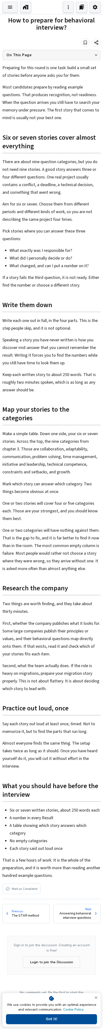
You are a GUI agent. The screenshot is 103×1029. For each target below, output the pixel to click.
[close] (96, 997)
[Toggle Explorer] (10, 7)
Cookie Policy (73, 1009)
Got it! (51, 1019)
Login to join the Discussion (51, 962)
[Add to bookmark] (85, 42)
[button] (51, 55)
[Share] (96, 42)
